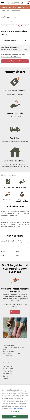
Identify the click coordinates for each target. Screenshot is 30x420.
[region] (15, 402)
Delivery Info (7, 373)
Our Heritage (7, 376)
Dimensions (9, 26)
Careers (5, 379)
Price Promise (7, 371)
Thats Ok (14, 416)
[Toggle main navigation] (2, 2)
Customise (24, 26)
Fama (7, 10)
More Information (18, 408)
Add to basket (16, 61)
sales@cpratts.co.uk (13, 353)
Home (3, 10)
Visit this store (7, 355)
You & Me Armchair (15, 10)
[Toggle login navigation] (22, 2)
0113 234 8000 (9, 351)
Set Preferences (15, 411)
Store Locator (7, 366)
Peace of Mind (8, 368)
